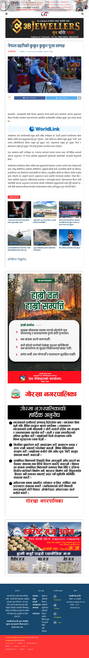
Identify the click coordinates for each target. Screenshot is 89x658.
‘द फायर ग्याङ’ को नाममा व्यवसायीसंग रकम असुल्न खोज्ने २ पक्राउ (18, 221)
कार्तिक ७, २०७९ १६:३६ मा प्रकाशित (31, 51)
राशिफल (7, 646)
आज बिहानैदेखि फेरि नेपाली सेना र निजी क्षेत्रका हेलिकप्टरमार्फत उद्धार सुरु (19, 249)
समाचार (46, 51)
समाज (51, 51)
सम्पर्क (23, 646)
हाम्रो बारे (22, 649)
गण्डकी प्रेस (12, 51)
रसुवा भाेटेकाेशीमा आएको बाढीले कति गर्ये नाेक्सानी (44, 249)
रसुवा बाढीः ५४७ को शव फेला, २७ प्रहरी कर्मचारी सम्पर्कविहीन (44, 221)
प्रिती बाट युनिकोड (31, 643)
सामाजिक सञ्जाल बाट (10, 649)
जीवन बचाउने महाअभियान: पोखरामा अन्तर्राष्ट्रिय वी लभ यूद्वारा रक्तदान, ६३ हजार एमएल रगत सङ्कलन (69, 222)
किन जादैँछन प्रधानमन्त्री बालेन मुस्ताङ (69, 248)
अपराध (11, 216)
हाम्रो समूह (30, 649)
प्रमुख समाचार (39, 216)
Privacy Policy (9, 643)
